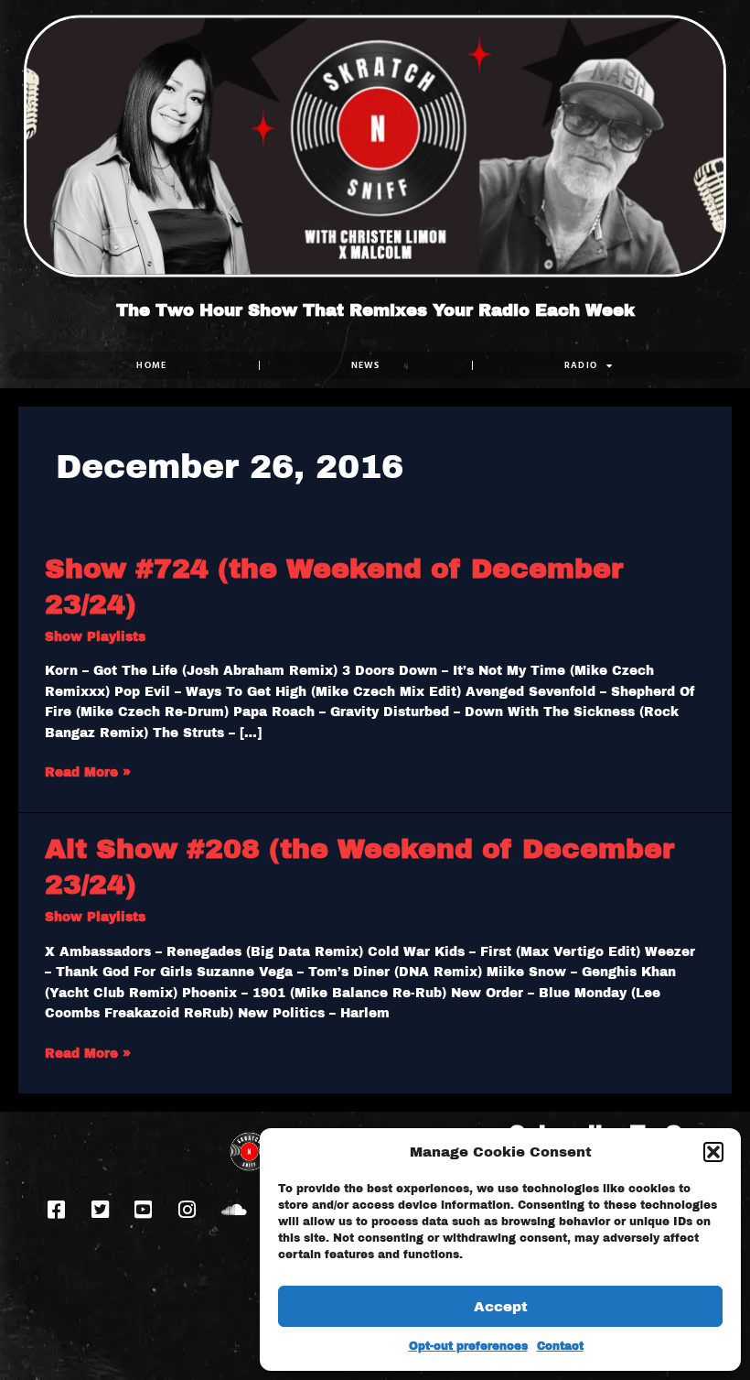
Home (151, 365)
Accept (501, 1306)
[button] (713, 1152)
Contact (560, 1346)
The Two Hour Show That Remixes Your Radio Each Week (375, 310)
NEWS (365, 365)
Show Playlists (95, 637)
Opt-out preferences (468, 1346)
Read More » (88, 771)
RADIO (581, 365)
